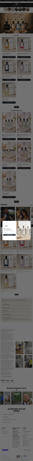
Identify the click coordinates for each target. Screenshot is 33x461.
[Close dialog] (29, 221)
